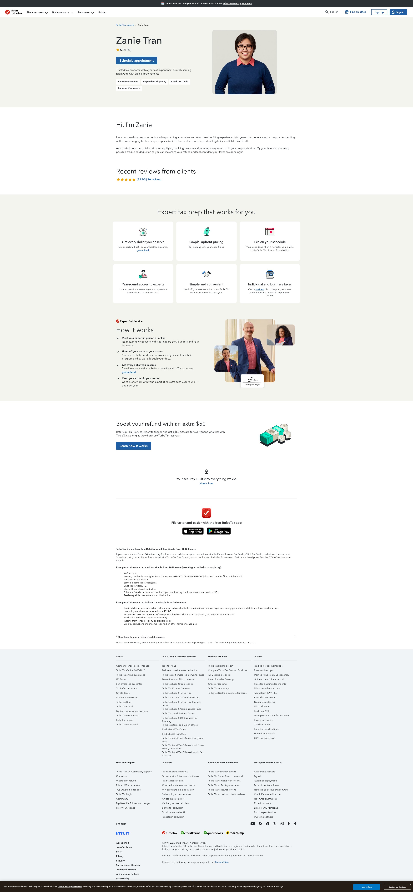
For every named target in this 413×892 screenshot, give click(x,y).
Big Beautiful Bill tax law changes (133, 803)
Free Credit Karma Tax (265, 798)
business (260, 289)
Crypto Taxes (123, 693)
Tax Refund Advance (126, 688)
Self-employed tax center (129, 684)
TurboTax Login (124, 794)
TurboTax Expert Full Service (176, 693)
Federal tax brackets (264, 733)
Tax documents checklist (174, 812)
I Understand (367, 887)
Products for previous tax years (132, 711)
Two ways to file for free (128, 789)
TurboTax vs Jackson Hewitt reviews (226, 794)
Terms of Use (221, 862)
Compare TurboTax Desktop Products (227, 670)
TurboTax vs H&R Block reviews (224, 780)
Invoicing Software (263, 817)
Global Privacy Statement (70, 886)
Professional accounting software (271, 789)
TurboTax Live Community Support (134, 771)
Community (122, 798)
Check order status (217, 684)
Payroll (257, 776)
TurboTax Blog (123, 702)
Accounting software (264, 771)
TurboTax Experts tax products (177, 684)
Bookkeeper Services (265, 812)
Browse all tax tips (263, 670)
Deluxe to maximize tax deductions (180, 670)
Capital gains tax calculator (176, 803)
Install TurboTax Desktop (221, 679)
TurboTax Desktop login (220, 665)
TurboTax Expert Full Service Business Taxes (181, 702)
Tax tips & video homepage (268, 665)
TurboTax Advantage (218, 688)
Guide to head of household (269, 679)
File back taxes (261, 706)
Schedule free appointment (237, 3)
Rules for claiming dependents (270, 684)
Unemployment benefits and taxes (271, 715)
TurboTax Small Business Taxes (178, 713)
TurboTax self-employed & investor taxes (183, 675)
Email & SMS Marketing (266, 807)
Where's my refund (126, 780)
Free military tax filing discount (178, 679)
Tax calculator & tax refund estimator (181, 776)
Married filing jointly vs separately (271, 675)
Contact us (121, 776)
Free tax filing (169, 665)
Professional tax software (266, 785)
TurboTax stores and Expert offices (180, 725)
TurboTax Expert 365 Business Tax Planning (179, 718)
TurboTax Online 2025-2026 (130, 670)
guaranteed (143, 250)
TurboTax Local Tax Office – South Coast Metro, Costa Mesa (183, 746)
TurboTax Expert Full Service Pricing (180, 697)
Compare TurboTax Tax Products (133, 665)
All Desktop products (219, 675)
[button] (206, 637)
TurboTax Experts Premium (176, 688)
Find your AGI (261, 711)
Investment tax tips (263, 720)
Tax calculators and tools (174, 771)
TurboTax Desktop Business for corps (227, 693)
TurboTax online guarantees (130, 675)
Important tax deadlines (266, 729)
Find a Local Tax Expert (174, 729)
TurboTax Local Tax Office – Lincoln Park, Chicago (183, 753)
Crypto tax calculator (172, 798)
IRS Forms (121, 679)
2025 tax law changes (265, 738)
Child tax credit (262, 724)
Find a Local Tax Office (174, 734)
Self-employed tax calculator (176, 794)
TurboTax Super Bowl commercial (225, 776)
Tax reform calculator (173, 817)
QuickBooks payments (265, 780)
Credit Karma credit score (267, 794)
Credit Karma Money (126, 697)
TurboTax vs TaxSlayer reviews (223, 785)
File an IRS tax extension (128, 785)
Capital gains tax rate (265, 702)
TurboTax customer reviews (222, 771)
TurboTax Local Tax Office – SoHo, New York (182, 739)
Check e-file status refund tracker (179, 785)
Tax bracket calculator (173, 780)
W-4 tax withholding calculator (178, 789)
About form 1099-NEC (265, 693)
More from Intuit (262, 803)
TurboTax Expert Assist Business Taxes (181, 709)
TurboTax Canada (125, 706)
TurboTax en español (127, 724)
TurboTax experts (125, 25)
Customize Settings (397, 887)
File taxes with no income (267, 688)
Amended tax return (264, 697)
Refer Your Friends (125, 807)
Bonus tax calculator (172, 807)
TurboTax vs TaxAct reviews (222, 789)
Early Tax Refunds (125, 720)
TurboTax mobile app (127, 715)
